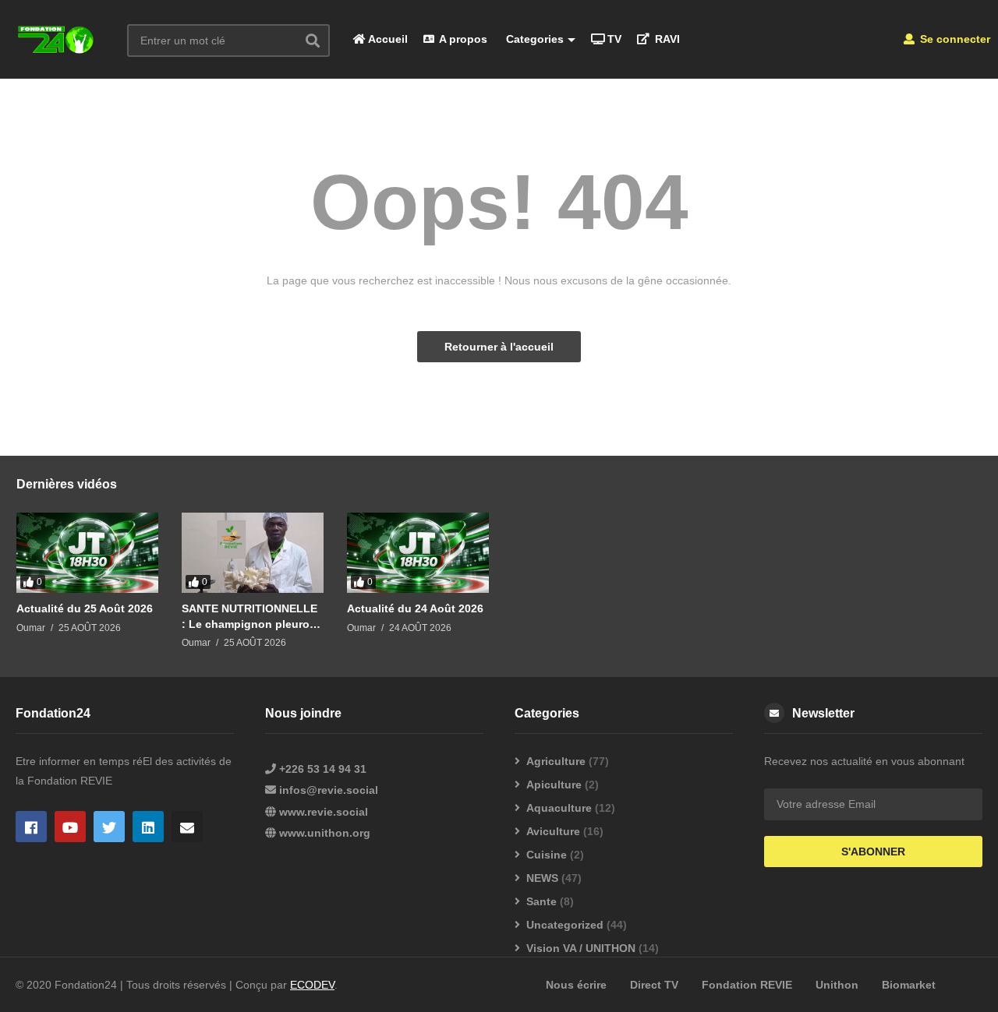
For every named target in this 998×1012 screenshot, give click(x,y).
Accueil (387, 39)
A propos (462, 39)
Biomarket (909, 985)
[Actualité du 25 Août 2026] (87, 552)
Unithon (837, 985)
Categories (533, 39)
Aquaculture (559, 808)
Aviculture (553, 831)
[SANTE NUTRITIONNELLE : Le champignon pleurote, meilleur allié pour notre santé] (253, 552)
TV (614, 39)
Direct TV (654, 985)
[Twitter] (109, 826)
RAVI (666, 39)
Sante (541, 901)
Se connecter (953, 39)
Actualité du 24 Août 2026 (415, 608)
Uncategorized (564, 925)
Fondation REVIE (747, 985)
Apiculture (554, 784)
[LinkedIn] (148, 826)
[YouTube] (70, 826)
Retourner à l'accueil (499, 346)
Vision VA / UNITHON (580, 948)
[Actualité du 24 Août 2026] (418, 552)
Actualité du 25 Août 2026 (84, 608)
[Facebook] (31, 826)
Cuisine (546, 854)
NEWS (542, 878)
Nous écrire (576, 985)
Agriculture (556, 761)
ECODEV (312, 985)
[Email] (187, 826)
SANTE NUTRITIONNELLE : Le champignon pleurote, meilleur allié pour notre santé (252, 616)
